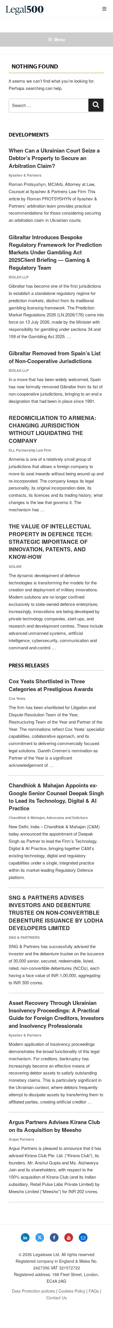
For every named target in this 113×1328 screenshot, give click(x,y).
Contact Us (56, 1297)
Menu (59, 39)
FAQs (94, 1291)
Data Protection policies (33, 1291)
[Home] (49, 8)
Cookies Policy (72, 1291)
